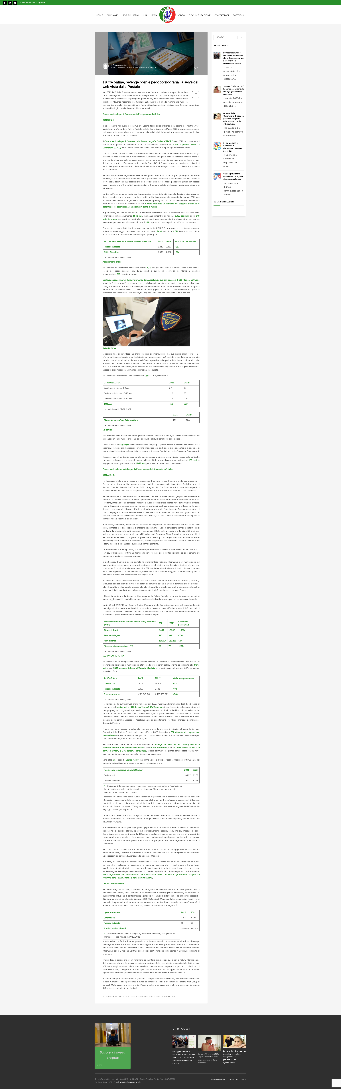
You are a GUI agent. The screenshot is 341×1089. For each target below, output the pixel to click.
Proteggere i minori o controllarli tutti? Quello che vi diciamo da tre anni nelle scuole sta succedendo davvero (233, 58)
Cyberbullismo (142, 996)
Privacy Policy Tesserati (237, 1079)
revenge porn (169, 996)
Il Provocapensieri (119, 65)
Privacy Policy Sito (218, 1079)
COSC (133, 996)
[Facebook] (5, 3)
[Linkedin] (10, 3)
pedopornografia (156, 996)
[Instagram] (15, 3)
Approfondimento (148, 67)
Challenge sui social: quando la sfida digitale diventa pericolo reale (233, 176)
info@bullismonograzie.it (35, 3)
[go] (241, 37)
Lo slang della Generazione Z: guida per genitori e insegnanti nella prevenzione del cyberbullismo (233, 118)
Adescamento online (113, 996)
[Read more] (196, 97)
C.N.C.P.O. (126, 996)
